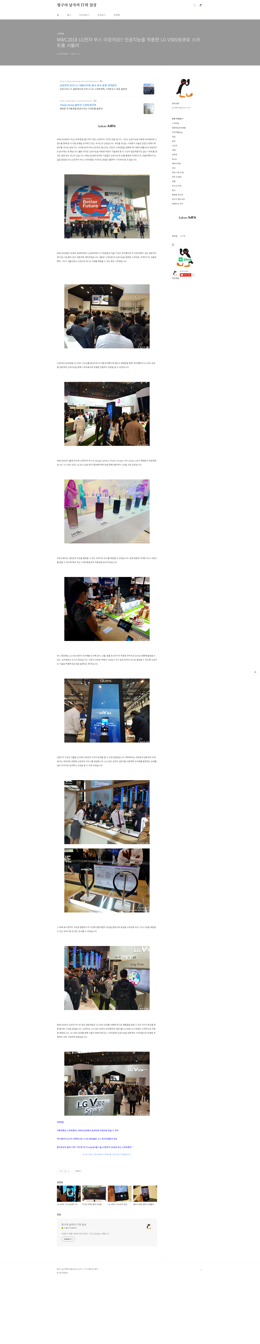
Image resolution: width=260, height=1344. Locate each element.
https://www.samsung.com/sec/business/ (79, 81)
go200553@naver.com (181, 107)
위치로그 (102, 15)
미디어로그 (84, 15)
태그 (69, 15)
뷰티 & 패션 (176, 176)
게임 (174, 136)
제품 (174, 181)
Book (174, 159)
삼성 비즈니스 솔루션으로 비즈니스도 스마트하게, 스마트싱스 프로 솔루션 (93, 88)
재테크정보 (176, 163)
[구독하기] (255, 672)
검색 (195, 5)
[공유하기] (65, 1171)
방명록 (117, 15)
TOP (201, 1270)
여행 (174, 150)
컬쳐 (174, 141)
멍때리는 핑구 (177, 203)
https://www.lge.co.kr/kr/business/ (76, 101)
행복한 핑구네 (177, 194)
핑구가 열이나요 (178, 199)
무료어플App (177, 132)
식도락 (174, 145)
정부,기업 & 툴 (178, 172)
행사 (174, 190)
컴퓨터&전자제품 (179, 127)
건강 (174, 168)
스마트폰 (175, 123)
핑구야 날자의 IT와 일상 (77, 5)
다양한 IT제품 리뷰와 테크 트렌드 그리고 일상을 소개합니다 (85, 1233)
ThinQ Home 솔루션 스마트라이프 (78, 104)
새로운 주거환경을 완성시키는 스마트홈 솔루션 (81, 108)
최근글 (174, 236)
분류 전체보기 (177, 118)
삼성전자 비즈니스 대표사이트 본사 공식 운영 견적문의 (88, 85)
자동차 (174, 154)
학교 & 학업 (176, 185)
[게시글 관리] (68, 1171)
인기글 (182, 236)
